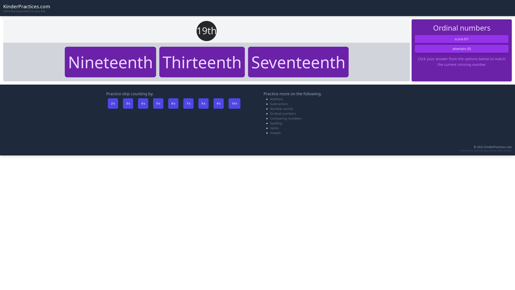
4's (143, 103)
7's (188, 103)
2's (113, 103)
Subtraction (279, 104)
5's (158, 103)
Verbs (274, 128)
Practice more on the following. (293, 93)
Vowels (275, 133)
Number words (281, 109)
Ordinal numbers (283, 113)
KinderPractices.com (26, 6)
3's (128, 103)
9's (218, 103)
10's (234, 103)
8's (203, 103)
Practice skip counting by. (129, 93)
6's (173, 103)
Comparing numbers (286, 118)
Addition (276, 99)
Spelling (276, 123)
